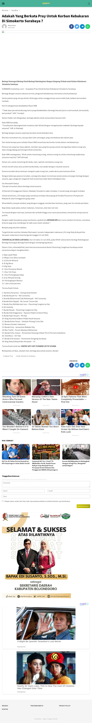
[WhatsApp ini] (87, 26)
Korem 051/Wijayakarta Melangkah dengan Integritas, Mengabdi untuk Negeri (75, 463)
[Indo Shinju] (46, 3)
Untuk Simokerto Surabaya (25, 356)
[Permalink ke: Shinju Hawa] (4, 26)
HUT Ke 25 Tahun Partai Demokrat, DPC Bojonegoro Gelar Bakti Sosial (15, 462)
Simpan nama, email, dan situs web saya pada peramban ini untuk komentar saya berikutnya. (37, 501)
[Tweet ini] (77, 26)
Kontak (5, 709)
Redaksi (5, 706)
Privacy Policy (64, 706)
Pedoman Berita (37, 706)
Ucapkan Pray (8, 356)
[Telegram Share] (82, 26)
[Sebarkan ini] (71, 26)
